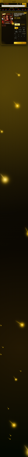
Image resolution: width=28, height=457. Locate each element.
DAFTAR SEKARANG (17, 24)
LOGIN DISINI (23, 24)
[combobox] (13, 6)
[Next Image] (11, 18)
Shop (2, 4)
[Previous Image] (3, 18)
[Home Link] (6, 4)
